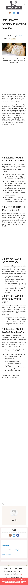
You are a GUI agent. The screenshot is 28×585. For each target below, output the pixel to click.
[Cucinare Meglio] (14, 550)
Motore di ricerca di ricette (6, 541)
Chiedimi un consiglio (10, 571)
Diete (20, 569)
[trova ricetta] (6, 545)
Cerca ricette (13, 569)
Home (6, 569)
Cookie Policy (15, 574)
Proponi (7, 574)
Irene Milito (19, 36)
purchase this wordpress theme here (14, 582)
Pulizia (13, 38)
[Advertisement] (14, 79)
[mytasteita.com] (7, 554)
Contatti (20, 571)
